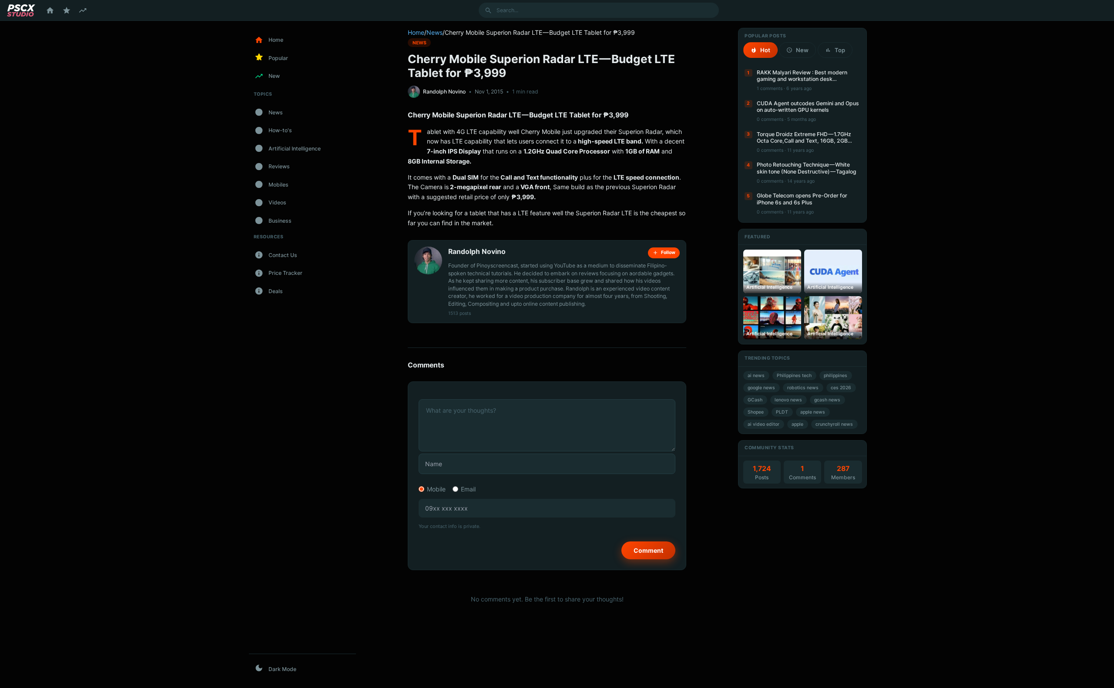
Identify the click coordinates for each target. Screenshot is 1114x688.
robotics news (803, 388)
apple (797, 424)
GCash (755, 400)
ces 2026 (841, 388)
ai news (756, 375)
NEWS (419, 42)
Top (840, 50)
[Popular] (66, 10)
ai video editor (763, 424)
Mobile (436, 489)
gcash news (827, 400)
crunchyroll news (834, 424)
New (802, 50)
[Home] (50, 10)
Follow (668, 252)
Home (416, 32)
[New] (82, 10)
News (434, 32)
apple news (812, 412)
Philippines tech (794, 375)
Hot (765, 50)
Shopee (756, 412)
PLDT (782, 412)
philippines (835, 375)
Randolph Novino (444, 91)
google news (761, 388)
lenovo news (788, 400)
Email (468, 489)
